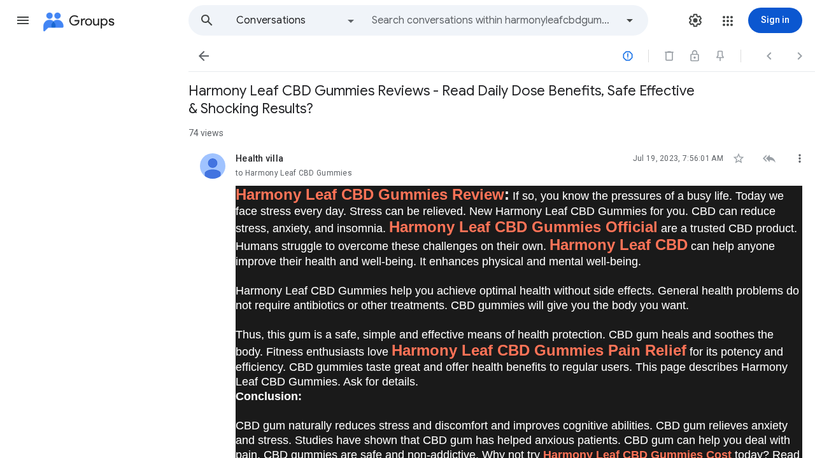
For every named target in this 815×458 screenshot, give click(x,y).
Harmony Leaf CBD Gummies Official (523, 226)
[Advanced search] (630, 20)
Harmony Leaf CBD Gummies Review (370, 194)
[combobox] (494, 20)
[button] (23, 20)
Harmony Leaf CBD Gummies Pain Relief (539, 350)
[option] (296, 20)
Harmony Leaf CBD (618, 244)
